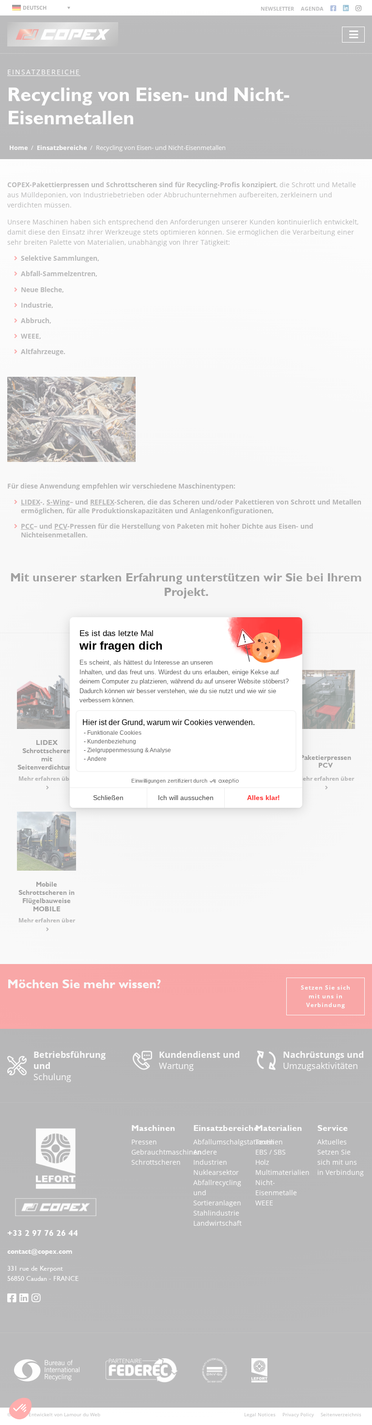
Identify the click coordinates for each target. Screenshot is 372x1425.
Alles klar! (263, 798)
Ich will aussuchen (186, 798)
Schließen (108, 798)
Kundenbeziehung (111, 741)
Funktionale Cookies (114, 732)
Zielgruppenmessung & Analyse (129, 750)
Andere (97, 759)
